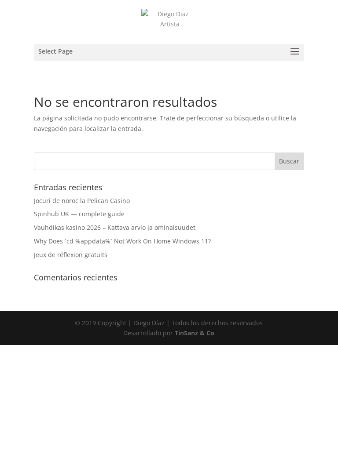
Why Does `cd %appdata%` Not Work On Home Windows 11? (122, 241)
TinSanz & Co (194, 333)
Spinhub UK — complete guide (79, 214)
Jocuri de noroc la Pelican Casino (82, 200)
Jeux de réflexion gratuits (70, 254)
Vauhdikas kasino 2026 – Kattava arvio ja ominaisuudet (114, 227)
